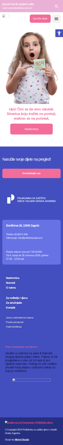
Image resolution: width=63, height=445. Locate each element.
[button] (56, 19)
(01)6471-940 (21, 234)
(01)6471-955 (26, 4)
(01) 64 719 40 (10, 4)
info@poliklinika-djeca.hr (30, 238)
